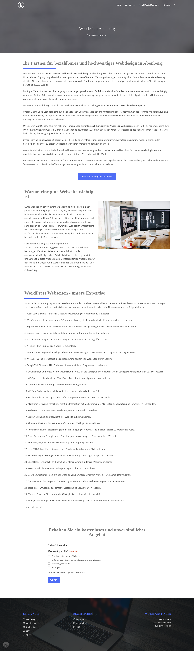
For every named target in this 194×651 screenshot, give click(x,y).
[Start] (87, 35)
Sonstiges (56, 567)
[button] (6, 645)
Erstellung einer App (61, 563)
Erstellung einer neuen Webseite (66, 556)
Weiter (53, 580)
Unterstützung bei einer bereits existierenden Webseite (76, 560)
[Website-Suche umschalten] (175, 5)
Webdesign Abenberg (99, 35)
